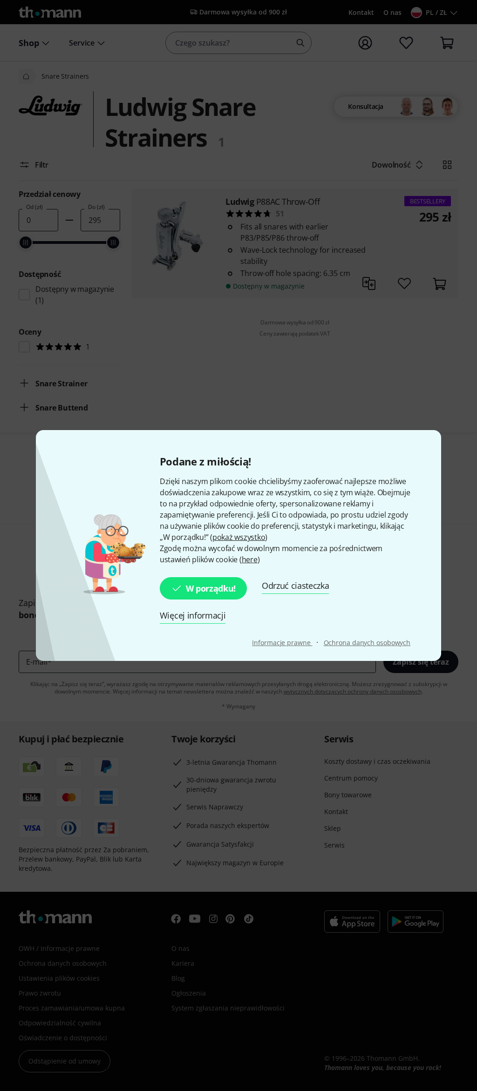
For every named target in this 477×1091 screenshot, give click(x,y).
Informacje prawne (282, 642)
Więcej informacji (193, 615)
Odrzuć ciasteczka (295, 585)
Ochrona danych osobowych (367, 642)
